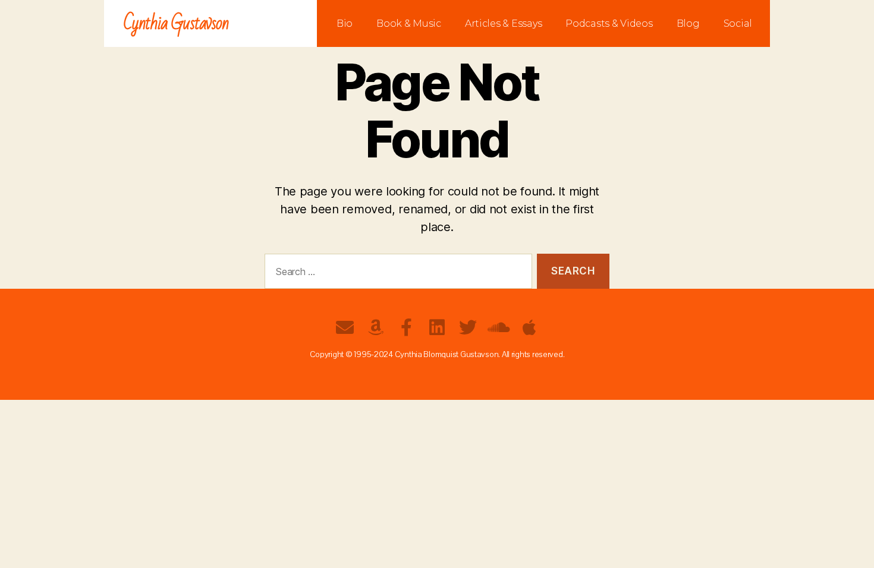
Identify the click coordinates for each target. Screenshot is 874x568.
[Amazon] (376, 327)
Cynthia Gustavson (176, 23)
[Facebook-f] (406, 327)
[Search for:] (396, 274)
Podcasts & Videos (608, 23)
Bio (345, 23)
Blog (688, 23)
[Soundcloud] (498, 327)
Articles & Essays (503, 23)
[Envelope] (345, 327)
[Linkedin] (437, 327)
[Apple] (529, 327)
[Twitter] (468, 327)
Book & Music (408, 23)
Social (738, 23)
